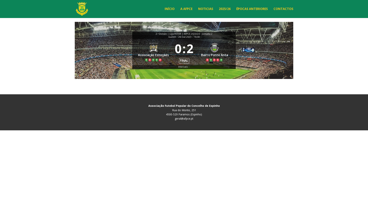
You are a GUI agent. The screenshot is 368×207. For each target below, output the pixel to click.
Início (170, 9)
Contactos (283, 9)
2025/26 (225, 9)
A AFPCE (186, 9)
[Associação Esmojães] (153, 52)
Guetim (172, 37)
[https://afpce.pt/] (82, 9)
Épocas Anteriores (252, 9)
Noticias (205, 9)
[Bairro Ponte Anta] (214, 52)
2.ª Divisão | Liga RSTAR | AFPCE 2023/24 (178, 33)
